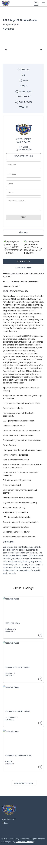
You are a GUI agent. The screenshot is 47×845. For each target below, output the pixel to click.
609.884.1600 (25, 149)
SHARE (25, 232)
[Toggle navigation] (43, 3)
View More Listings (23, 156)
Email (25, 147)
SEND (23, 217)
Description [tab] (23, 261)
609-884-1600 (10, 820)
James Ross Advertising (25, 842)
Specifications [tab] (23, 267)
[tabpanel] (23, 424)
